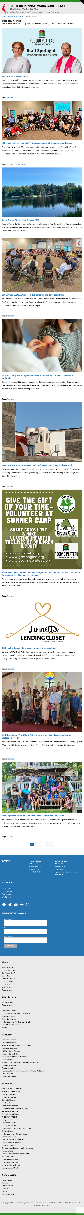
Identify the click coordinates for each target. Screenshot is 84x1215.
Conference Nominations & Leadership (16, 1014)
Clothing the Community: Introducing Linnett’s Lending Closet (29, 648)
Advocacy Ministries (11, 1092)
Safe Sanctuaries (8, 1074)
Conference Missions (9, 1126)
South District (7, 891)
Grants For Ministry (9, 1019)
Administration (7, 1002)
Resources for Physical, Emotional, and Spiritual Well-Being (23, 1071)
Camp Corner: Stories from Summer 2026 (20, 220)
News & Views (7, 1180)
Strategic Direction (8, 979)
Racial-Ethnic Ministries (10, 1111)
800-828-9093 (35, 869)
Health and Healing (8, 1103)
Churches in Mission (9, 1123)
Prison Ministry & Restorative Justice (15, 1109)
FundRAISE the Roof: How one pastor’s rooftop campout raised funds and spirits (38, 465)
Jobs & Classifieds (8, 1186)
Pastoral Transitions (9, 1065)
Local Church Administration (12, 1025)
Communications (8, 1060)
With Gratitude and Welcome (15, 76)
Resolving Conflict (8, 1068)
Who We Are (6, 987)
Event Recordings (8, 1194)
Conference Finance (9, 1011)
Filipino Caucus (20, 164)
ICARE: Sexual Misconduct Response (15, 1057)
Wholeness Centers (9, 1077)
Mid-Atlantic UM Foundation (12, 1051)
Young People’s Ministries (11, 1168)
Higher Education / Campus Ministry (15, 1134)
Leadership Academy (9, 1048)
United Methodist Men (10, 1159)
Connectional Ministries (13, 1089)
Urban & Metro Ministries (11, 1165)
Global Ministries (8, 1131)
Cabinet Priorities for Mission (12, 1143)
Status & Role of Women (11, 1114)
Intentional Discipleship (10, 1054)
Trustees (5, 1028)
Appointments (7, 990)
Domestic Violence (9, 1100)
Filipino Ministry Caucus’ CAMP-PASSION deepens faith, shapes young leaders (37, 143)
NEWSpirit (5, 1183)
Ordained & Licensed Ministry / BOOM (15, 1154)
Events (4, 1191)
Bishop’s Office (7, 967)
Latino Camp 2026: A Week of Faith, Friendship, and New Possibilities (33, 295)
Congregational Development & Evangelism (17, 1148)
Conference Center (9, 970)
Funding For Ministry (9, 1016)
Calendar (5, 1189)
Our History (6, 984)
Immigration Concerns (10, 1106)
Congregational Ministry (13, 1140)
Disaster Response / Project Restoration (16, 1128)
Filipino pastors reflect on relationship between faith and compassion (33, 816)
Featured (10, 97)
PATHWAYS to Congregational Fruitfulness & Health (20, 1062)
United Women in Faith (10, 1162)
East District (6, 894)
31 (47, 844)
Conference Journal (9, 1040)
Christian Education (9, 1145)
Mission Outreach (10, 1117)
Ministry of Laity (7, 1151)
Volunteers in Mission (10, 1137)
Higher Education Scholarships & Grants (16, 1022)
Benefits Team (7, 1008)
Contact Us (6, 976)
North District (7, 889)
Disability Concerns (9, 1094)
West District (6, 897)
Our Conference (7, 982)
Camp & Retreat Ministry (10, 1120)
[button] (79, 9)
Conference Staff (8, 973)
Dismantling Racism (9, 1097)
